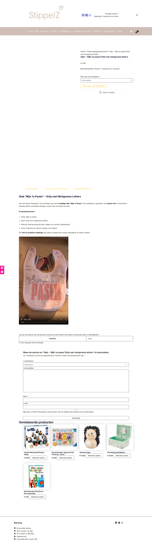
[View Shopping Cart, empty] (136, 31)
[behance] (90, 15)
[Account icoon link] (131, 31)
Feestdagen (110, 31)
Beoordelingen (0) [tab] (83, 189)
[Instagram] (119, 523)
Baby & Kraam (41, 31)
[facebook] (83, 15)
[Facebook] (116, 523)
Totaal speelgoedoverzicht (97, 51)
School (54, 31)
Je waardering (28, 361)
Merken (98, 31)
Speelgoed (65, 31)
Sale (120, 31)
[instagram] (87, 15)
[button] (137, 15)
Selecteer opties (38, 458)
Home (30, 31)
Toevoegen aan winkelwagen (94, 86)
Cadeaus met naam (82, 31)
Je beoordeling (28, 368)
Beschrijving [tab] (32, 189)
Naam (25, 396)
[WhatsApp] (122, 523)
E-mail (25, 403)
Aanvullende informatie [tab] (56, 189)
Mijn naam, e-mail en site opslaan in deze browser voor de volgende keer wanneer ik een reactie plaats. (58, 412)
